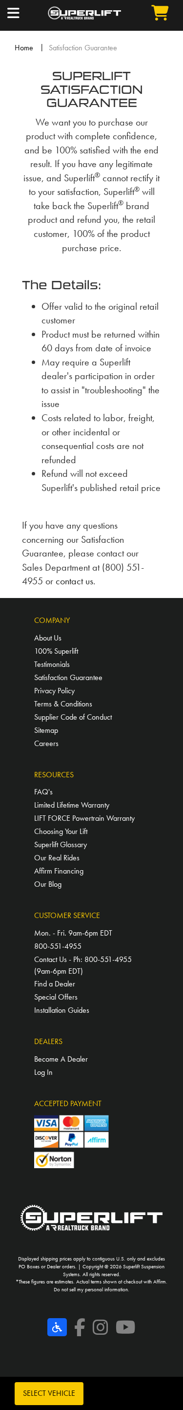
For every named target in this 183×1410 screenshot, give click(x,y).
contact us (74, 581)
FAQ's (43, 792)
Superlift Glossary (60, 844)
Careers (46, 743)
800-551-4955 (57, 946)
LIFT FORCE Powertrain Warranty (84, 818)
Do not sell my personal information (91, 1289)
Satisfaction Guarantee (68, 677)
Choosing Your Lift (60, 831)
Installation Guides (61, 1010)
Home (24, 48)
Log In (43, 1072)
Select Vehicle (49, 1393)
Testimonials (52, 664)
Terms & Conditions (63, 704)
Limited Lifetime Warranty (71, 805)
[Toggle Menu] (27, 13)
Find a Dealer (54, 984)
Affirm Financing (58, 871)
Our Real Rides (57, 858)
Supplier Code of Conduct (73, 717)
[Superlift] (84, 13)
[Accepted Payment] (72, 1140)
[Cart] (148, 13)
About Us (47, 638)
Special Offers (56, 997)
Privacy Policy (54, 690)
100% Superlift (56, 651)
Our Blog (47, 884)
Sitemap (46, 730)
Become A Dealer (61, 1059)
